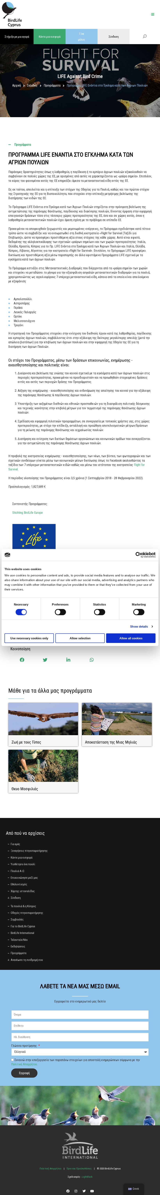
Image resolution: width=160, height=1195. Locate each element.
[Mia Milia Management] (117, 719)
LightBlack (86, 1176)
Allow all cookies (130, 638)
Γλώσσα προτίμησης (24, 1046)
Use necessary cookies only (29, 638)
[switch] (60, 612)
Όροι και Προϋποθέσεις (79, 1168)
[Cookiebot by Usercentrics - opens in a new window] (138, 555)
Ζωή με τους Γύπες (26, 742)
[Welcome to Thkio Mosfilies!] (43, 765)
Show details (139, 626)
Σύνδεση (114, 36)
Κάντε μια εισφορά (49, 36)
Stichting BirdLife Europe (27, 513)
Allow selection (80, 638)
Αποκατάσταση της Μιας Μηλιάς (111, 742)
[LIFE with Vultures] (43, 719)
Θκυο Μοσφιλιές (25, 789)
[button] (22, 660)
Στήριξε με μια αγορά (17, 36)
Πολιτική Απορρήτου (24, 1064)
